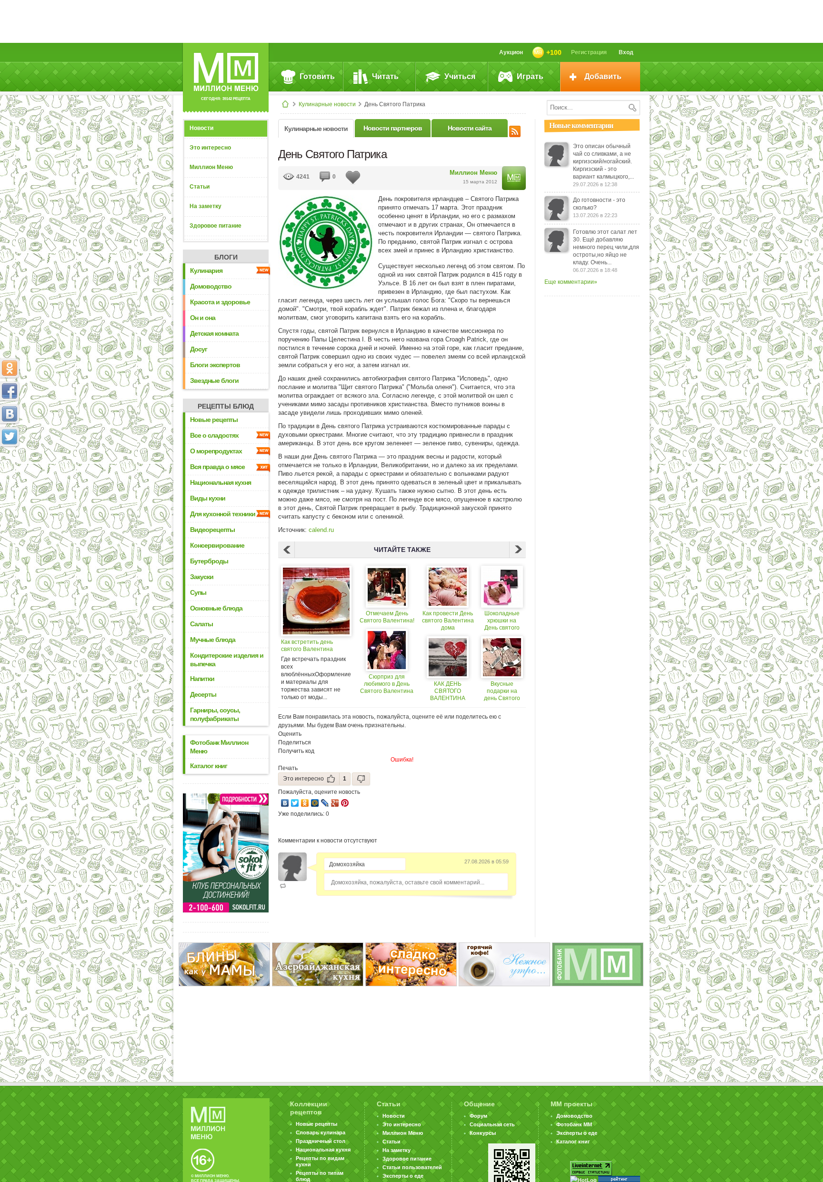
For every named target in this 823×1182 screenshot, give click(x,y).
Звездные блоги (214, 380)
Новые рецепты (214, 419)
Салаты (201, 624)
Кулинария (206, 270)
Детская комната (214, 333)
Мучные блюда (212, 639)
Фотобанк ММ (574, 1124)
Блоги (226, 257)
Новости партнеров (392, 128)
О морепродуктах (216, 451)
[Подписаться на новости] (515, 130)
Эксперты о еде (402, 1176)
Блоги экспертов (215, 365)
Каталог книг (208, 766)
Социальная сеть (492, 1124)
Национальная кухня (220, 482)
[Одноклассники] (305, 803)
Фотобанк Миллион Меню (219, 747)
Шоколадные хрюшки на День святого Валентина (502, 620)
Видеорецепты (212, 529)
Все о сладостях (214, 435)
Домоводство (210, 286)
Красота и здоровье (220, 302)
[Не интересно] (361, 778)
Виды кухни (207, 498)
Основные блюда (216, 608)
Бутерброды (209, 561)
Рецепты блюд (226, 406)
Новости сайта (470, 128)
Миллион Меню (211, 167)
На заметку (205, 206)
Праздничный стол (320, 1141)
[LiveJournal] (325, 803)
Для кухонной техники (222, 514)
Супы (198, 592)
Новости (201, 128)
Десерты (203, 694)
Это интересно (210, 147)
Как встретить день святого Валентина (307, 645)
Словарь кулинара (320, 1132)
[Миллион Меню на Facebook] (9, 391)
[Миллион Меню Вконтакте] (9, 413)
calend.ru (321, 529)
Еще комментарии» (570, 282)
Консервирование (217, 545)
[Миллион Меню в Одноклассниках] (9, 368)
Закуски (201, 577)
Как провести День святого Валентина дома (448, 620)
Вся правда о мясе (217, 467)
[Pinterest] (345, 803)
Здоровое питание (215, 225)
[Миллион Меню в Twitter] (9, 436)
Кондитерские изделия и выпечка (226, 659)
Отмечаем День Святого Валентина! (387, 617)
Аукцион (511, 52)
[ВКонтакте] (285, 803)
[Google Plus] (335, 803)
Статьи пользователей (412, 1167)
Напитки (202, 678)
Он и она (202, 317)
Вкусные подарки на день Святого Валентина (502, 691)
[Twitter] (295, 803)
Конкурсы (483, 1133)
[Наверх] (9, 478)
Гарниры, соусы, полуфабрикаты (215, 714)
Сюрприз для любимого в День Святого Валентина (386, 683)
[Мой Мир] (315, 803)
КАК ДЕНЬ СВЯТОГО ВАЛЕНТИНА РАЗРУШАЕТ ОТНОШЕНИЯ (448, 691)
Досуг (198, 349)
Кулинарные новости (327, 104)
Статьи (200, 186)
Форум (478, 1116)
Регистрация (589, 52)
